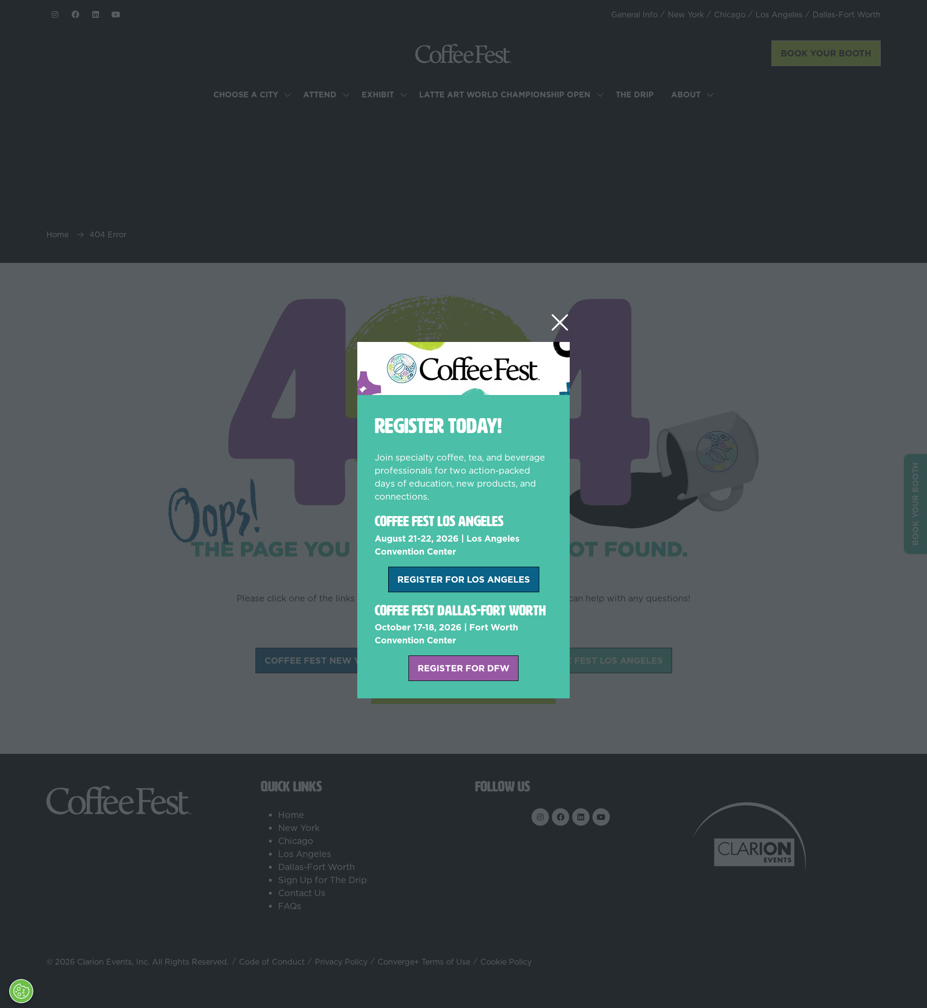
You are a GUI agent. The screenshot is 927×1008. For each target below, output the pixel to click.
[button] (560, 323)
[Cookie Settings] (21, 991)
